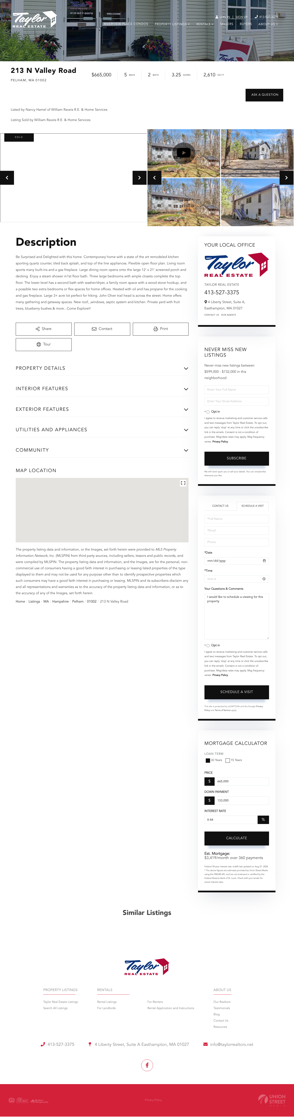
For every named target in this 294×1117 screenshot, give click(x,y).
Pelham (78, 601)
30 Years (216, 760)
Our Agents (228, 315)
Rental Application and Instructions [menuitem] (170, 1008)
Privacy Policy (220, 441)
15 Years (236, 760)
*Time (208, 570)
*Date (208, 552)
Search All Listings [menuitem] (55, 1008)
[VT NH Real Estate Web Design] (271, 1100)
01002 (91, 601)
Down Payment (216, 792)
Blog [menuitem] (217, 1014)
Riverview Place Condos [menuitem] (126, 24)
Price (208, 773)
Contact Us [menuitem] (221, 1020)
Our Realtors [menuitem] (222, 1002)
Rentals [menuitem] (203, 24)
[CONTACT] (264, 95)
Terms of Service (223, 710)
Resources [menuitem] (220, 1027)
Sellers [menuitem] (226, 24)
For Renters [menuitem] (155, 1002)
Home (20, 601)
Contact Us (211, 315)
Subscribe (236, 458)
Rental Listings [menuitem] (106, 1002)
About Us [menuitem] (266, 24)
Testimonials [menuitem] (222, 1008)
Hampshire (60, 601)
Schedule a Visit (252, 506)
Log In (224, 17)
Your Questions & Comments (223, 589)
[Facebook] (147, 1065)
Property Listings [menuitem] (171, 24)
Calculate (236, 838)
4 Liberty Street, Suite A (141, 1045)
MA (46, 601)
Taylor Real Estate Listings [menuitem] (60, 1002)
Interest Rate (215, 811)
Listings (34, 601)
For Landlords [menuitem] (106, 1008)
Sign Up (242, 17)
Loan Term (214, 754)
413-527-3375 (268, 17)
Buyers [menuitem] (246, 24)
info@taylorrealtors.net (231, 1045)
